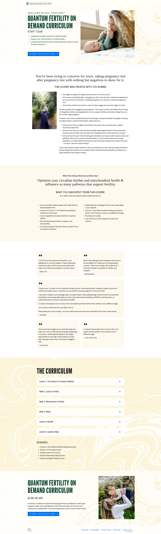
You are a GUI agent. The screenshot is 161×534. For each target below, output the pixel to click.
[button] (43, 53)
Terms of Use (127, 530)
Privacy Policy (106, 530)
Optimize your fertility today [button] (42, 54)
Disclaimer (85, 530)
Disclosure (117, 530)
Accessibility (95, 530)
